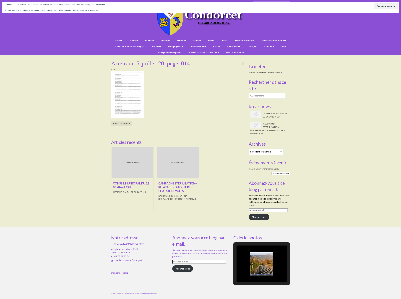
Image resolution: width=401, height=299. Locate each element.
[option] (132, 180)
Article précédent (121, 123)
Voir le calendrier (279, 173)
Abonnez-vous (259, 217)
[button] (254, 274)
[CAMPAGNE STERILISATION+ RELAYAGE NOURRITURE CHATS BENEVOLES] (178, 162)
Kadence (154, 293)
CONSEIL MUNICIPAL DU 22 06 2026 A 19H (275, 115)
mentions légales (119, 273)
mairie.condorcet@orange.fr (128, 260)
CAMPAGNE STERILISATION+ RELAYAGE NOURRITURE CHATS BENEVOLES (267, 129)
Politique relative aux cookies (85, 10)
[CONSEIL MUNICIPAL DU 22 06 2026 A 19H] (132, 162)
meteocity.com (275, 72)
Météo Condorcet (257, 72)
